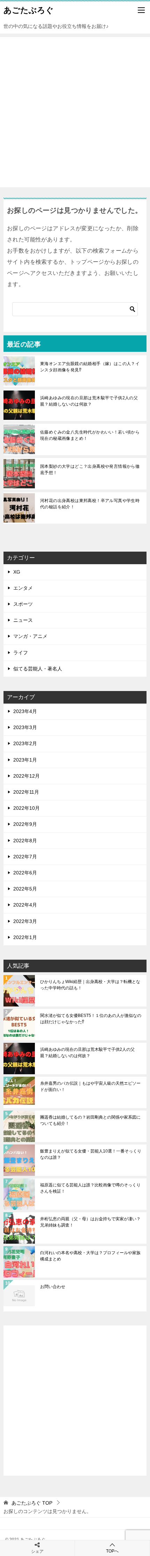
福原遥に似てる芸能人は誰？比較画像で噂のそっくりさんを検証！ (90, 1188)
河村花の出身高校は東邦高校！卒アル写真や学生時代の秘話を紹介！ (90, 503)
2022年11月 (26, 792)
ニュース (23, 620)
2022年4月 (25, 905)
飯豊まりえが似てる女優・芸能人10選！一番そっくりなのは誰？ (90, 1154)
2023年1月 (25, 760)
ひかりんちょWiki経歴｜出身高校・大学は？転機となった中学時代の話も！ (90, 984)
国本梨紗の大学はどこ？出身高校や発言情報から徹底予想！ (90, 469)
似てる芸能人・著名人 (37, 668)
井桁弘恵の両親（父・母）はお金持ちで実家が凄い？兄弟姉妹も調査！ (90, 1222)
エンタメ (23, 588)
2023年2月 (25, 743)
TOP (32, 1503)
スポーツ (23, 604)
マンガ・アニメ (30, 636)
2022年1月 (25, 937)
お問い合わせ (52, 1286)
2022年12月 (26, 776)
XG (16, 572)
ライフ (20, 652)
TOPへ (112, 1551)
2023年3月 (25, 727)
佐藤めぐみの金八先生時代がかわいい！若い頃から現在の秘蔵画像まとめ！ (90, 435)
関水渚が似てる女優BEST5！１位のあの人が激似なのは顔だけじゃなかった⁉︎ (90, 1018)
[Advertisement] (75, 112)
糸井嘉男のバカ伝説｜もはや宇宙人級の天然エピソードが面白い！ (90, 1086)
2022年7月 (25, 856)
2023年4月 (25, 711)
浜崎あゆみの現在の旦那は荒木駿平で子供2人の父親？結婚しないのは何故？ (89, 401)
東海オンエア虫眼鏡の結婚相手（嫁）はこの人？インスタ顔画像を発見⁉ (90, 366)
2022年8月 (25, 840)
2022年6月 (25, 872)
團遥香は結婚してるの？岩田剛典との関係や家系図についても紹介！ (90, 1120)
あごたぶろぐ (28, 10)
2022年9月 (25, 824)
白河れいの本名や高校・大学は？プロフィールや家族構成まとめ (90, 1255)
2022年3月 (25, 921)
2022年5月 (25, 889)
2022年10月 (26, 808)
